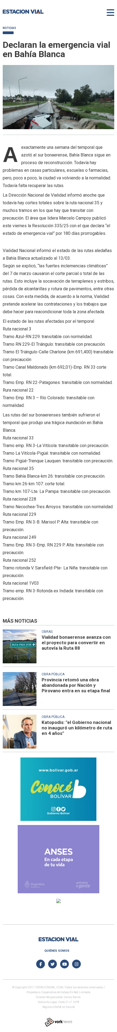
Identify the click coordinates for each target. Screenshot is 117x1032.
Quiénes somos (56, 951)
